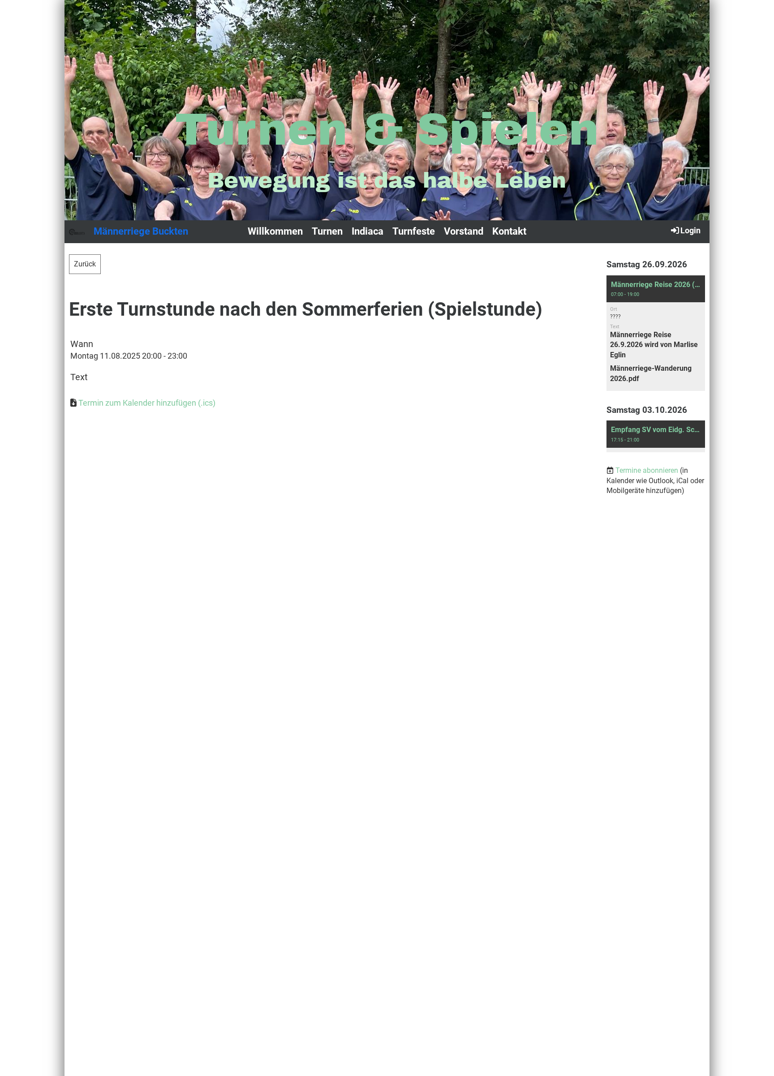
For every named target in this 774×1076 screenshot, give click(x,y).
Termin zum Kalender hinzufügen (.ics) (146, 402)
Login (690, 230)
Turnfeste (413, 231)
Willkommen (275, 231)
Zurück (85, 264)
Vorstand (463, 231)
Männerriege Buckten (141, 231)
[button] (655, 333)
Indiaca (367, 231)
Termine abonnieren (646, 470)
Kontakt (509, 231)
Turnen (327, 231)
